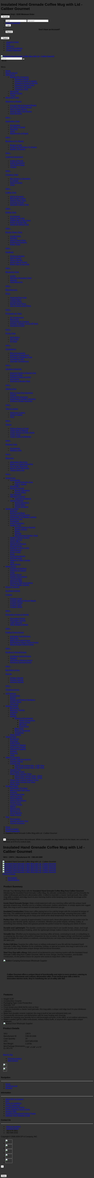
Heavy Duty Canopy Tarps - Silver (28, 776)
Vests (12, 755)
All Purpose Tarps (17, 772)
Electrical (14, 129)
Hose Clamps (15, 258)
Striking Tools (11, 389)
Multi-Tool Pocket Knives (20, 640)
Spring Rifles (20, 505)
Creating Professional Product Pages (21, 1114)
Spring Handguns (22, 503)
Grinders (13, 238)
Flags (12, 573)
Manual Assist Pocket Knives (22, 645)
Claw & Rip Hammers (19, 397)
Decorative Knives (17, 618)
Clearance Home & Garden (26, 81)
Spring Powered (16, 501)
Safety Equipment (17, 163)
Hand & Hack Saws (18, 201)
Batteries (13, 511)
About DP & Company (15, 1099)
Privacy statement (13, 1105)
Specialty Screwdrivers (19, 361)
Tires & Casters (12, 409)
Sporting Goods (12, 706)
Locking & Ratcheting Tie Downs (23, 147)
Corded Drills (15, 236)
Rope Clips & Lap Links (19, 264)
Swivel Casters (16, 415)
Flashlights (14, 521)
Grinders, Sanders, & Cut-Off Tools (24, 324)
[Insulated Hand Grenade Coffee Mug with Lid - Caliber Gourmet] (27, 56)
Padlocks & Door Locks (19, 548)
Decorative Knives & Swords (17, 615)
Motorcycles (15, 809)
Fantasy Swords (16, 678)
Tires (12, 417)
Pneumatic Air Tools (14, 314)
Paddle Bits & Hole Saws (20, 220)
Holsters (13, 751)
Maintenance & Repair (19, 133)
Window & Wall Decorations (21, 583)
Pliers (8, 294)
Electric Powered (17, 488)
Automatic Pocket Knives (20, 636)
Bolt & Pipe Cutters (18, 198)
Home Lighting (16, 540)
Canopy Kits (15, 764)
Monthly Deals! (16, 93)
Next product (13, 1061)
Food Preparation (17, 523)
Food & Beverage (17, 794)
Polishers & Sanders (18, 242)
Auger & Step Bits (17, 218)
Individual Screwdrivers (19, 355)
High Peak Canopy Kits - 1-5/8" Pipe (29, 768)
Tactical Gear (11, 737)
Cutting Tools (11, 193)
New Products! (11, 73)
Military (13, 807)
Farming (13, 792)
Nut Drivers (14, 379)
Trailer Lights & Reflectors (20, 437)
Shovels (18, 534)
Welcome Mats (16, 581)
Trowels (13, 167)
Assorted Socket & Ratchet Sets (23, 373)
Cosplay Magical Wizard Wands (23, 601)
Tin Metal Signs (12, 786)
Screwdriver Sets (17, 359)
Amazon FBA (11, 1111)
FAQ (7, 1101)
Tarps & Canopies (13, 757)
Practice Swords (16, 680)
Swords (9, 674)
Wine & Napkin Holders (19, 585)
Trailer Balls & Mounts (19, 431)
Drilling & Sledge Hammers (21, 401)
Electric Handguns (22, 490)
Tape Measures (16, 282)
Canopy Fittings (16, 761)
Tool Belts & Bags (17, 165)
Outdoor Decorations (18, 577)
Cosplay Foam (16, 599)
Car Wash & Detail (17, 127)
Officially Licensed (17, 497)
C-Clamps (14, 181)
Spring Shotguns (21, 507)
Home (8, 71)
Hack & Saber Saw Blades (21, 111)
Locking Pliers (16, 302)
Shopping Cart (11, 1086)
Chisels (13, 395)
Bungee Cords (16, 145)
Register (9, 32)
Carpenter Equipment (14, 157)
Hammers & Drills (17, 326)
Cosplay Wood (16, 607)
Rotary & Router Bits (18, 222)
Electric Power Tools (14, 232)
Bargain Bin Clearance (19, 77)
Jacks (12, 131)
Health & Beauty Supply (20, 538)
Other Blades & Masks (19, 625)
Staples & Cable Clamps (20, 560)
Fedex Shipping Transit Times (18, 1109)
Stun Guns (14, 704)
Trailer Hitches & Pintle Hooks (22, 433)
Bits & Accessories (17, 353)
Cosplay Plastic (16, 603)
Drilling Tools (11, 212)
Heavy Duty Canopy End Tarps (22, 782)
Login (8, 25)
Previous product (15, 1059)
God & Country (16, 796)
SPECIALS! (10, 75)
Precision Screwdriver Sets (21, 357)
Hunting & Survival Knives (20, 662)
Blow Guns (14, 320)
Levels (12, 276)
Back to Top (8, 1055)
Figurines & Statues (18, 571)
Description (12, 878)
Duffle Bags (15, 743)
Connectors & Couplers (19, 322)
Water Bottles (15, 735)
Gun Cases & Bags (18, 747)
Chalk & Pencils (16, 161)
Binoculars (14, 708)
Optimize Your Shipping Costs (18, 1116)
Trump (12, 95)
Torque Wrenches (17, 470)
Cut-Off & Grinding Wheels (21, 107)
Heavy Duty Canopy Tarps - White (28, 778)
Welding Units (16, 450)
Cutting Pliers (15, 300)
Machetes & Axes (13, 670)
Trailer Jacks (15, 435)
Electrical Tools (16, 519)
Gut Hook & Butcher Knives (21, 660)
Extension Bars (16, 375)
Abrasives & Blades (14, 101)
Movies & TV (15, 811)
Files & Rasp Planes (18, 109)
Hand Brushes (16, 114)
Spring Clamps (16, 183)
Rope (12, 554)
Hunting (13, 716)
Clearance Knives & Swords (26, 83)
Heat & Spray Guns (18, 240)
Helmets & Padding (18, 749)
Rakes (17, 531)
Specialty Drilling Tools (19, 225)
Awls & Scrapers (17, 196)
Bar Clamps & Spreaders (20, 179)
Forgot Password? (13, 23)
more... (8, 117)
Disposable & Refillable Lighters (23, 517)
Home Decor (11, 566)
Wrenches (10, 458)
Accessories (15, 125)
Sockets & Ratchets (13, 369)
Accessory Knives (13, 591)
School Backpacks (17, 556)
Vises (12, 185)
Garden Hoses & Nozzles (25, 527)
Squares (13, 280)
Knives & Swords (12, 587)
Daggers (13, 658)
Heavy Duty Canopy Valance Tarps (24, 780)
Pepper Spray (15, 702)
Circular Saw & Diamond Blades (23, 105)
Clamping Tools (12, 175)
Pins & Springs (16, 260)
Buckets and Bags (17, 513)
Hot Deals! (14, 91)
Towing (8, 425)
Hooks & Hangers (17, 256)
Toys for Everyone (17, 823)
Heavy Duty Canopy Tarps (20, 774)
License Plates (16, 805)
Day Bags (14, 741)
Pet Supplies (15, 819)
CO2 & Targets (21, 484)
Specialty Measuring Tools (21, 278)
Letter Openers (16, 623)
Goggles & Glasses (18, 745)
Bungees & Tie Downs (15, 141)
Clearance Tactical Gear (24, 85)
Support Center (12, 1129)
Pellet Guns (24, 727)
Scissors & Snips (17, 203)
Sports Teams (15, 815)
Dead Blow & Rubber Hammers (23, 399)
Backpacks (14, 739)
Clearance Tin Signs (23, 87)
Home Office (15, 542)
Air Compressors (17, 317)
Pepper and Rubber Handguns (22, 700)
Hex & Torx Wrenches (19, 466)
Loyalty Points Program (15, 1107)
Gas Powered (15, 494)
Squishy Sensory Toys (19, 821)
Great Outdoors (16, 798)
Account (5, 16)
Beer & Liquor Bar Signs (20, 790)
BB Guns (23, 724)
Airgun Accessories (27, 720)
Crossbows (19, 733)
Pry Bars (13, 341)
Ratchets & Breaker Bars (20, 381)
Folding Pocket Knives (15, 632)
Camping (14, 712)
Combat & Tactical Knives (20, 656)
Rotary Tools (15, 244)
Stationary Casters (17, 413)
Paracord (14, 753)
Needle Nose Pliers (18, 304)
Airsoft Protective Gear (24, 482)
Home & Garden (12, 509)
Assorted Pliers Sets (18, 298)
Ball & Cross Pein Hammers (21, 393)
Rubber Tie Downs (17, 149)
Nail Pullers (15, 337)
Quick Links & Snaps (18, 262)
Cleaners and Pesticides (20, 515)
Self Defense (11, 694)
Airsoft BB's (14, 486)
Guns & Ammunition (18, 801)
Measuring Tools (12, 272)
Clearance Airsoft (22, 79)
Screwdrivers (11, 349)
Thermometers (16, 579)
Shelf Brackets (16, 558)
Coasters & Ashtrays (18, 568)
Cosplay (9, 595)
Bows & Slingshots (22, 731)
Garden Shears (21, 529)
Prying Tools (11, 333)
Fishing (13, 714)
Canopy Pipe (15, 770)
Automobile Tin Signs (19, 788)
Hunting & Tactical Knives (16, 652)
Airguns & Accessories (24, 718)
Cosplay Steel (16, 605)
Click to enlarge (9, 874)
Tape (12, 562)
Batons (13, 698)
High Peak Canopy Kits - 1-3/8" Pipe (29, 766)
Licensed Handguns (23, 499)
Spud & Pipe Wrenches (19, 468)
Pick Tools (14, 339)
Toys (7, 817)
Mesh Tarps (14, 784)
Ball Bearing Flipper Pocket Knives (24, 642)
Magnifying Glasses (18, 544)
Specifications (13, 880)
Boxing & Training (17, 710)
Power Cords (15, 552)
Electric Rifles (20, 492)
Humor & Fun (15, 803)
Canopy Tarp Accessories (20, 759)
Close (4, 1176)
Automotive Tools (12, 121)
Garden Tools (15, 525)
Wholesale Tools (12, 98)
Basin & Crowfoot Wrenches (21, 464)
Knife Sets (14, 638)
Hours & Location (13, 1127)
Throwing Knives (12, 690)
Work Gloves (15, 564)
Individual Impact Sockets (20, 377)
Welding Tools (11, 444)
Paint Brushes (16, 550)
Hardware (10, 252)
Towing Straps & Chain (19, 428)
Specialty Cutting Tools (19, 205)
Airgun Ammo (24, 722)
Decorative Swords (18, 621)
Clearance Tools (21, 89)
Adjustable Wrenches (19, 462)
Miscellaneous (11, 290)
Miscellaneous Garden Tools (26, 536)
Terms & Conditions (13, 1103)
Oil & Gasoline (16, 813)
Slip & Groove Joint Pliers (20, 306)
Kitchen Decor (16, 575)
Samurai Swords (17, 682)
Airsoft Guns (10, 478)
